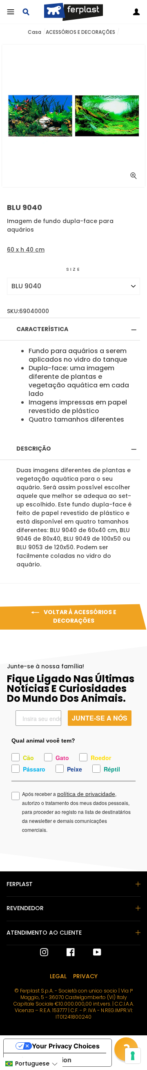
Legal (58, 976)
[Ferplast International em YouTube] (91, 952)
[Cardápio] (10, 12)
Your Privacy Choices (66, 1046)
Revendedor (25, 908)
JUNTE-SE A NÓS (99, 718)
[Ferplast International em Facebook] (64, 952)
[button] (31, 1063)
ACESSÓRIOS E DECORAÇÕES (80, 32)
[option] (73, 115)
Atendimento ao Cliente (44, 933)
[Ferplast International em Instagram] (44, 952)
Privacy (85, 976)
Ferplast (20, 884)
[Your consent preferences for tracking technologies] (132, 1055)
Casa (34, 32)
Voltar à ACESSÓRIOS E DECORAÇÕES (79, 616)
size (73, 269)
